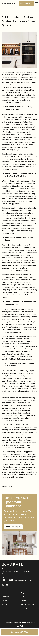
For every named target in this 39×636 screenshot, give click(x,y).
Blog (22, 593)
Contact (24, 608)
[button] (36, 3)
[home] (9, 3)
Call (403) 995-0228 (20, 632)
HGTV (23, 597)
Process (5, 605)
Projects (5, 601)
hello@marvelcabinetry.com (22, 580)
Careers (24, 601)
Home (4, 593)
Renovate (5, 597)
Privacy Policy (19, 626)
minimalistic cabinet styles (23, 464)
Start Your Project (26, 3)
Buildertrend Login (27, 605)
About (4, 608)
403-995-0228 (7, 580)
